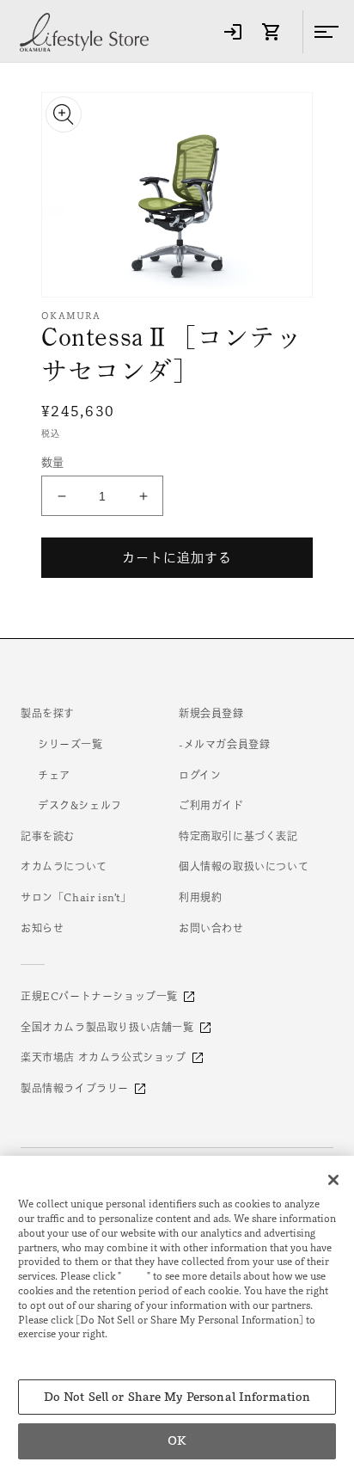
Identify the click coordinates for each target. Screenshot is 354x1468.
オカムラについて (64, 866)
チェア (54, 775)
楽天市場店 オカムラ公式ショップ (103, 1057)
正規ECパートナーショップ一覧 (99, 996)
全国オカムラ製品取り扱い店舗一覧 (107, 1027)
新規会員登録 (211, 713)
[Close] (333, 1180)
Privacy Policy (56, 1348)
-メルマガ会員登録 (224, 744)
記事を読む (48, 836)
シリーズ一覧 (70, 744)
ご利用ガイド (211, 805)
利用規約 (200, 897)
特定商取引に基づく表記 (238, 836)
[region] (177, 1312)
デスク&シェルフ (80, 805)
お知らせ (42, 928)
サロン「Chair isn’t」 (76, 897)
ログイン (200, 775)
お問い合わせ (211, 928)
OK (177, 1441)
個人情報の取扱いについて (243, 866)
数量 (52, 462)
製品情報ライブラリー (75, 1088)
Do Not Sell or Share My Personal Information (177, 1397)
